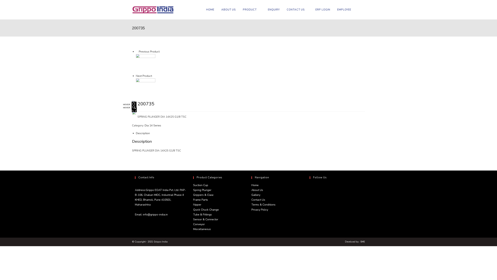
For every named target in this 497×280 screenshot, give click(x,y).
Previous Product (149, 51)
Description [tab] (143, 133)
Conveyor (199, 224)
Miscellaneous (202, 229)
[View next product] (154, 76)
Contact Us (258, 200)
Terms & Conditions (263, 204)
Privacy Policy (259, 210)
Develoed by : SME (355, 241)
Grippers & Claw (203, 195)
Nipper (197, 204)
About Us (257, 190)
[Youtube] (311, 215)
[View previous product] (137, 51)
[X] (311, 187)
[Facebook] (311, 197)
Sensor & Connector (205, 219)
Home (255, 185)
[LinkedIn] (311, 206)
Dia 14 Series (153, 125)
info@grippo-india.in (155, 214)
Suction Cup (200, 185)
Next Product (144, 76)
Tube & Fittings (202, 214)
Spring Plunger (202, 190)
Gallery (255, 195)
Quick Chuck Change (206, 210)
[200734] (145, 64)
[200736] (145, 88)
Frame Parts (200, 200)
